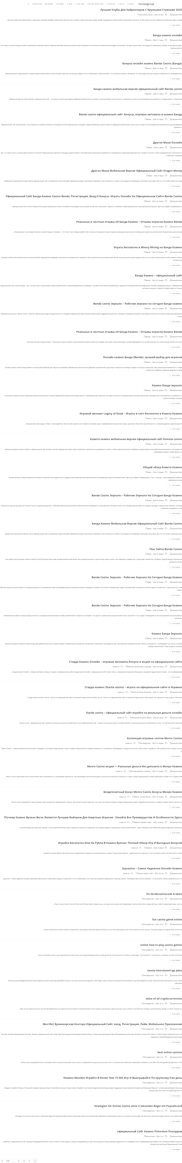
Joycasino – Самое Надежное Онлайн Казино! (152, 868)
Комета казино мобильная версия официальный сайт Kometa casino (136, 439)
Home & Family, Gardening (141, 692)
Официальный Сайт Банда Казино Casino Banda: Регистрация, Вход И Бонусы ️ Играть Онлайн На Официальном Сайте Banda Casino (94, 196)
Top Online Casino (146, 15)
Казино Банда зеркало (167, 385)
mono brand (150, 1136)
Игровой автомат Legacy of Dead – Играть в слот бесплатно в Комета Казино (131, 413)
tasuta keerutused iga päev (164, 970)
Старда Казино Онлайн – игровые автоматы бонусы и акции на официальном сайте (125, 661)
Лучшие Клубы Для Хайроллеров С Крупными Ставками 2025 (141, 9)
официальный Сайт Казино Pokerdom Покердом (149, 1131)
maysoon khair (177, 15)
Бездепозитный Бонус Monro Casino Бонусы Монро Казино (143, 792)
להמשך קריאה (174, 25)
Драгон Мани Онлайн (167, 142)
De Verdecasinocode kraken (164, 894)
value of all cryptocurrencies (164, 998)
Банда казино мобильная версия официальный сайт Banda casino (138, 89)
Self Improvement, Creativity (140, 771)
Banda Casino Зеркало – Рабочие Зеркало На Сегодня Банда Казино (137, 495)
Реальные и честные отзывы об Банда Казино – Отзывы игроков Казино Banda (129, 221)
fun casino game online (167, 919)
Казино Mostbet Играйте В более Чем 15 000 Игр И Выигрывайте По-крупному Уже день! (122, 1077)
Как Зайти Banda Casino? (165, 549)
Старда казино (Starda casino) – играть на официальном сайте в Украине (133, 687)
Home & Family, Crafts (145, 873)
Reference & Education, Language (139, 667)
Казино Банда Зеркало (167, 633)
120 (7, 1161)
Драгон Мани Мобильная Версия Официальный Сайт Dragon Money (136, 170)
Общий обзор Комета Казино (162, 467)
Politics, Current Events (142, 797)
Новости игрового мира (142, 822)
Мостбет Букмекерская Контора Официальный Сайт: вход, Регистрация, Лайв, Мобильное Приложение (112, 1024)
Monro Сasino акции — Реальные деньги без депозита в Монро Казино (134, 766)
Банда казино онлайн (167, 35)
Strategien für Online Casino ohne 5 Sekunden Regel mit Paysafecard (138, 1106)
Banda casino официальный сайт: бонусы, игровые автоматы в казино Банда (130, 114)
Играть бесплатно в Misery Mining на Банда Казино (148, 247)
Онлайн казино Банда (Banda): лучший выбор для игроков (142, 357)
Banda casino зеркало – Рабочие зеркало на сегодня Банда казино (137, 303)
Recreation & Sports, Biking (141, 718)
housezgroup (146, 4)
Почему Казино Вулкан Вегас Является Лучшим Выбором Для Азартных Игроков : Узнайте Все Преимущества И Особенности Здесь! (93, 817)
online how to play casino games (161, 945)
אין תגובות (116, 667)
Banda (149, 40)
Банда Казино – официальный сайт (158, 275)
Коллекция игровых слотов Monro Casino (154, 738)
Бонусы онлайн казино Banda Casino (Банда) (152, 63)
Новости (149, 848)
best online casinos (169, 1052)
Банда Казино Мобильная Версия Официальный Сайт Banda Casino (137, 523)
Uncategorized (145, 743)
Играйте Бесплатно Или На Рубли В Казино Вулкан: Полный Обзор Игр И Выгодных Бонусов (120, 843)
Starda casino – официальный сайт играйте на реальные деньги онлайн (134, 712)
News (150, 148)
